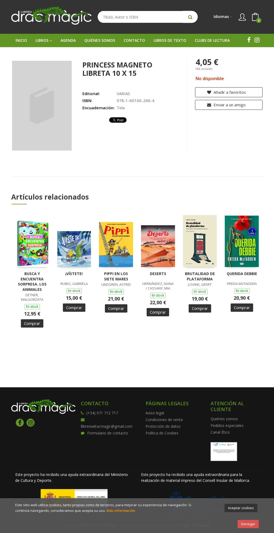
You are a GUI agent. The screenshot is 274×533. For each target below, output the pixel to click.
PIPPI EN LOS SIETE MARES (116, 276)
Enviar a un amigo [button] (229, 104)
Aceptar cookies (241, 507)
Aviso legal (155, 412)
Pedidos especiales (227, 425)
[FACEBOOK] (249, 40)
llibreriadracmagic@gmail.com (106, 426)
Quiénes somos (224, 418)
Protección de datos (163, 426)
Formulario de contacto (107, 433)
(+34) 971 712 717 (102, 412)
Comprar (32, 323)
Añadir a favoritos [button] (229, 92)
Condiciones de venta (164, 419)
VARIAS (123, 93)
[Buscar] (190, 17)
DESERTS (158, 273)
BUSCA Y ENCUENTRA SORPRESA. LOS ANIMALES (32, 281)
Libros (43, 40)
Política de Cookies (162, 433)
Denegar (248, 523)
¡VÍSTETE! (74, 273)
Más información (120, 510)
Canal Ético (220, 432)
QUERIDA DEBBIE (242, 273)
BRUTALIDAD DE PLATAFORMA (200, 276)
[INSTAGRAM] (257, 40)
